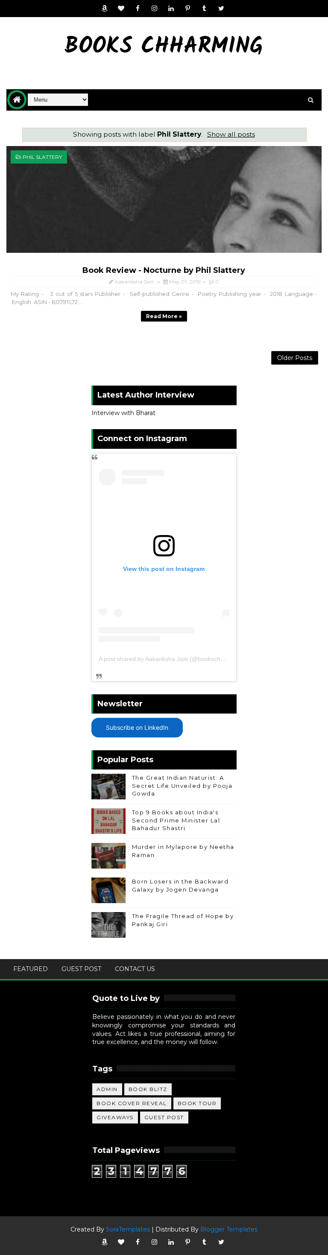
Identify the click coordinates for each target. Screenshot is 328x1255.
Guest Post (81, 969)
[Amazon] (104, 8)
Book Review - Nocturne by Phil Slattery (163, 270)
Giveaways (115, 1117)
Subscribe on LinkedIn (137, 727)
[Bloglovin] (121, 8)
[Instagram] (154, 8)
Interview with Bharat (123, 413)
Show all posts (231, 134)
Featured (30, 969)
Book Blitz (148, 1089)
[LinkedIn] (171, 8)
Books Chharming (163, 47)
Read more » (164, 316)
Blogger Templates (229, 1229)
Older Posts (294, 358)
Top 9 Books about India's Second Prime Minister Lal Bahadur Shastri (176, 820)
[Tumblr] (204, 8)
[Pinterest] (188, 8)
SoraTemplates (128, 1229)
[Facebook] (138, 8)
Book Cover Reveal (132, 1103)
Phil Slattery (42, 157)
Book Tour (197, 1103)
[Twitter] (221, 8)
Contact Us (135, 969)
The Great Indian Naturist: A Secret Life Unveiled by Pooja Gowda (182, 785)
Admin (107, 1089)
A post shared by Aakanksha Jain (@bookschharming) (172, 658)
